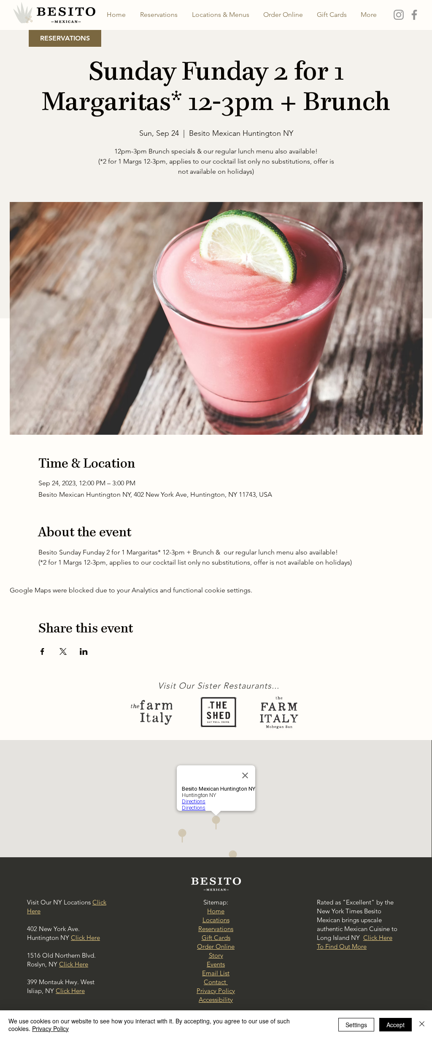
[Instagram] (398, 15)
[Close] (422, 1024)
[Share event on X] (63, 651)
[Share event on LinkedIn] (84, 651)
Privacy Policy (50, 1028)
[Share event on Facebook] (42, 651)
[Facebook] (414, 15)
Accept (395, 1024)
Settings (356, 1024)
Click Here (85, 938)
